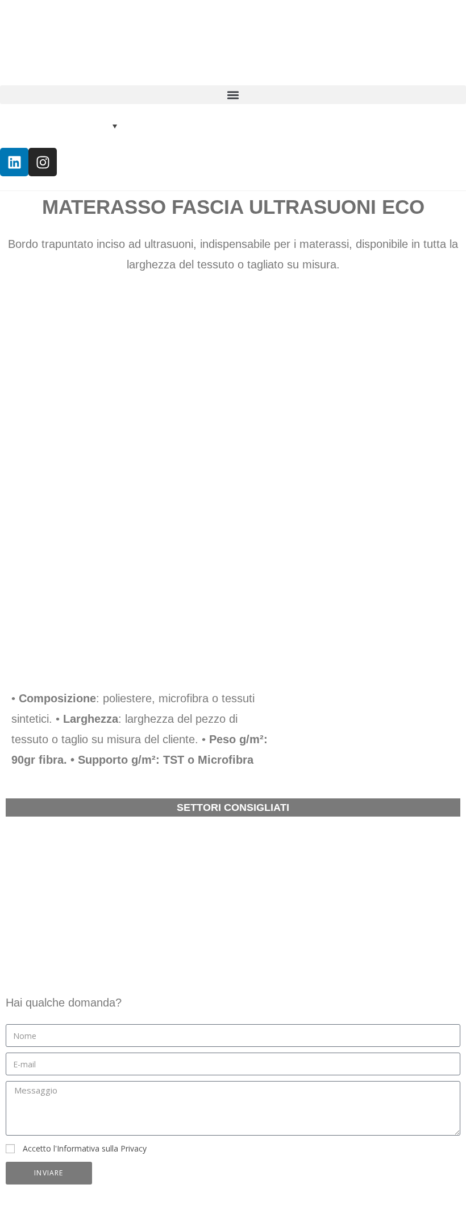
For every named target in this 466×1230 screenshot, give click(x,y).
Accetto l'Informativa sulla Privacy (85, 1148)
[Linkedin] (14, 162)
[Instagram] (42, 162)
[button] (233, 94)
